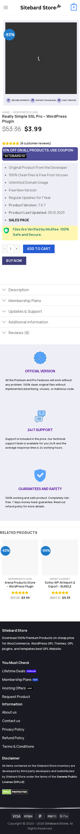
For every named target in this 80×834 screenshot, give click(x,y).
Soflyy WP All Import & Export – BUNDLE (60, 584)
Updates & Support (25, 311)
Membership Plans (25, 300)
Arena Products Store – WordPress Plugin (20, 584)
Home (6, 112)
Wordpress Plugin (25, 112)
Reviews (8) (19, 332)
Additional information (28, 321)
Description (19, 289)
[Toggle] (4, 290)
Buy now (14, 260)
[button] (5, 7)
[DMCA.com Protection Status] (15, 792)
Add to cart (38, 248)
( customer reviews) (35, 143)
